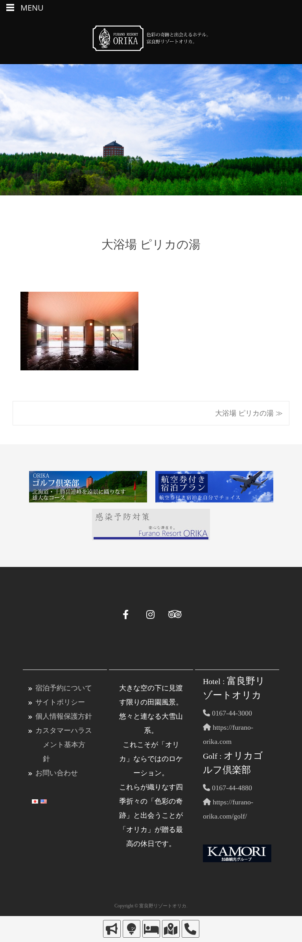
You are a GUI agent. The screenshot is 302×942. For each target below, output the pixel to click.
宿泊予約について (63, 688)
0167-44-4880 (231, 788)
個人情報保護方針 (63, 716)
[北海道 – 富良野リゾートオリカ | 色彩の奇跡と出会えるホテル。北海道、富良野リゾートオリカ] (151, 40)
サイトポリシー (60, 702)
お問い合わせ (56, 773)
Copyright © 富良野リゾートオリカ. (151, 906)
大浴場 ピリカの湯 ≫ (249, 413)
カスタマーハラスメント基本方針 (63, 745)
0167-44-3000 (231, 713)
